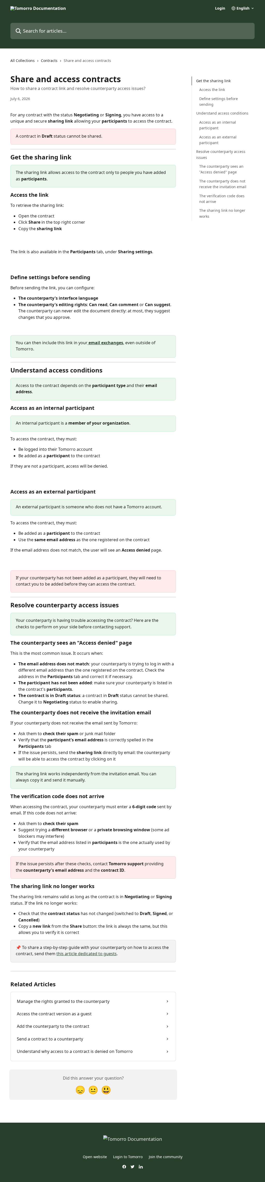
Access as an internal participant (217, 125)
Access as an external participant (218, 140)
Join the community (165, 1156)
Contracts (49, 60)
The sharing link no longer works (222, 213)
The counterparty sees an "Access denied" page (221, 169)
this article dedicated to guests (86, 953)
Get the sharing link (213, 80)
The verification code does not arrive (222, 198)
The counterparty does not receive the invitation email (222, 184)
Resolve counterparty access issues (220, 154)
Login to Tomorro (128, 1156)
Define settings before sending (218, 101)
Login (220, 8)
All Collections (22, 60)
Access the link (212, 89)
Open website (95, 1156)
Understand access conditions (222, 113)
